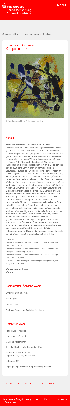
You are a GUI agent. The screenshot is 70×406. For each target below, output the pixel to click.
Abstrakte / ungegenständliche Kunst (23, 310)
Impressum (61, 399)
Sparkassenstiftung (11, 34)
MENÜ (61, 5)
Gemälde (10, 304)
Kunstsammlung (31, 34)
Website (9, 272)
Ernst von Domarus (14, 292)
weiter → (53, 383)
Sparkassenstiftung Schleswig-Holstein (21, 399)
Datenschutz (10, 402)
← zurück (10, 383)
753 (44, 383)
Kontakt (47, 399)
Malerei (9, 298)
